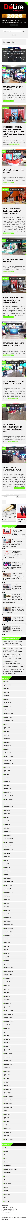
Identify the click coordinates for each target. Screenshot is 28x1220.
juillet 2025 (7, 728)
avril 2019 (7, 996)
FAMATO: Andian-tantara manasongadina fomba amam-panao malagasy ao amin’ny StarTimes (14, 577)
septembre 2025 (8, 721)
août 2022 (7, 853)
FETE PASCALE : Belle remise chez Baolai (13, 260)
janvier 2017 (7, 1093)
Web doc (6, 1201)
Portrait (6, 1190)
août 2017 (7, 1068)
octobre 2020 (8, 932)
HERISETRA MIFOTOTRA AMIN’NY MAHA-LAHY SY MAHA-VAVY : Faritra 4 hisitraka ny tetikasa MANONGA (14, 566)
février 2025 (7, 746)
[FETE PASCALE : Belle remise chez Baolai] (14, 246)
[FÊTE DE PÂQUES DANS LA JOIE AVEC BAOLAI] (14, 157)
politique (17, 21)
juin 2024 (6, 774)
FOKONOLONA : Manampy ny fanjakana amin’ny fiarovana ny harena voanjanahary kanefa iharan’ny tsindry (13, 664)
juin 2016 (6, 1118)
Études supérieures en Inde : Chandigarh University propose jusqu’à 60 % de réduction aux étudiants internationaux (14, 543)
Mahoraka (7, 1180)
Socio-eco (11, 22)
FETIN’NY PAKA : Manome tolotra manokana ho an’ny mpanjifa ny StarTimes (12, 211)
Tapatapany (5, 22)
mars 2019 (7, 1000)
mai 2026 (6, 692)
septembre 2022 (8, 849)
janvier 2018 (7, 1050)
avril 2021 (7, 910)
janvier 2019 (7, 1007)
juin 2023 (6, 817)
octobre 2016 (8, 1103)
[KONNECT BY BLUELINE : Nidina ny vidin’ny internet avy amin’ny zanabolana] (14, 284)
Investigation (18, 22)
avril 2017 (7, 1082)
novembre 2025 (8, 713)
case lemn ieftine (6, 1212)
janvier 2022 (7, 878)
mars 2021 (7, 914)
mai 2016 (6, 1121)
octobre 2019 (8, 975)
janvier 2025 (7, 749)
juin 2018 (6, 1032)
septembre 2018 (8, 1021)
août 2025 (7, 724)
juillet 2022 (7, 857)
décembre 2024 (8, 753)
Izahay (24, 22)
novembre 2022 (8, 842)
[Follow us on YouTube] (15, 25)
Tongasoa (4, 21)
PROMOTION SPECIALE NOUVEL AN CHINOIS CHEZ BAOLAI (13, 344)
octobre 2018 (8, 1017)
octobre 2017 (8, 1060)
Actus (9, 21)
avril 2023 (7, 824)
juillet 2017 (7, 1071)
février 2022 (7, 874)
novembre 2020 (8, 928)
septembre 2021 (8, 892)
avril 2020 (7, 953)
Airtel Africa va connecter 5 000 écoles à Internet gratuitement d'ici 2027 (12, 587)
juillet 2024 (7, 771)
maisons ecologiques (7, 1211)
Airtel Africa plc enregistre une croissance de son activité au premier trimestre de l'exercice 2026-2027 (12, 554)
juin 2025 (6, 731)
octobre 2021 (8, 889)
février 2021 (7, 917)
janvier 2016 (7, 1136)
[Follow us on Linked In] (17, 25)
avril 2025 (7, 738)
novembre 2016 (8, 1100)
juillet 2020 (7, 942)
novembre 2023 (8, 799)
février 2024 (7, 789)
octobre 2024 (8, 760)
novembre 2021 (8, 885)
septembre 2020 (8, 935)
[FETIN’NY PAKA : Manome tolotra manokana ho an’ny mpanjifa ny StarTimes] (14, 195)
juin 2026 (6, 688)
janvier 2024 (7, 792)
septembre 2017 (8, 1064)
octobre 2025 (8, 717)
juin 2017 (6, 1075)
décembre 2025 (8, 710)
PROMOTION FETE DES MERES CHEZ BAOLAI (13, 88)
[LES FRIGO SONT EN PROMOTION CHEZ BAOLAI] (14, 454)
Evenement (7, 1162)
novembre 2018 (8, 1014)
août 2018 (7, 1025)
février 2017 (7, 1089)
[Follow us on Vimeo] (11, 25)
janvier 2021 (7, 921)
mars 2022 (7, 871)
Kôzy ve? (6, 1176)
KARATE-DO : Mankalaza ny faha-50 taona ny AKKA (12, 672)
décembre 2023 (8, 796)
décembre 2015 (8, 1139)
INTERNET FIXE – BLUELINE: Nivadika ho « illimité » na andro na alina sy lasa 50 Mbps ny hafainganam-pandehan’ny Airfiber (14, 132)
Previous (23, 48)
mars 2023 (7, 828)
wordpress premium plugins (9, 1209)
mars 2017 (7, 1085)
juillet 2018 (7, 1028)
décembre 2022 (8, 839)
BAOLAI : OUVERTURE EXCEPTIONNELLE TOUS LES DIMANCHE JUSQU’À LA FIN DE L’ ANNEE (13, 428)
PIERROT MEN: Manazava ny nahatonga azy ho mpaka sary (12, 629)
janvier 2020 (7, 964)
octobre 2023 (8, 803)
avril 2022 (7, 867)
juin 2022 (6, 860)
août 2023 (7, 810)
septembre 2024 (8, 763)
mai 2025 (6, 735)
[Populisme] (9, 510)
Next (25, 48)
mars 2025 (7, 742)
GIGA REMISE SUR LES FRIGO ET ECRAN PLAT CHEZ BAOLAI (13, 382)
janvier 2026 (7, 706)
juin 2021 (6, 903)
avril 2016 (7, 1125)
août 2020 (7, 939)
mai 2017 (6, 1078)
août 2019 (7, 982)
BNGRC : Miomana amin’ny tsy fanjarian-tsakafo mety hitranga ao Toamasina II (13, 610)
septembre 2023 (8, 806)
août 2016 (7, 1111)
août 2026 (7, 681)
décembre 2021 (8, 882)
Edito (12, 21)
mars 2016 (7, 1128)
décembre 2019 (8, 967)
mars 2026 (7, 699)
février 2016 (7, 1132)
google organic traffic (7, 1207)
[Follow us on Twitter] (13, 25)
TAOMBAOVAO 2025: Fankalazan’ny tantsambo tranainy (12, 644)
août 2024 (7, 767)
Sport (5, 1198)
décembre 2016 (8, 1096)
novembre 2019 (8, 971)
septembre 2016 (8, 1107)
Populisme (5, 520)
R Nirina (18, 68)
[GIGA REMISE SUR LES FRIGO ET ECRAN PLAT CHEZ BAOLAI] (14, 368)
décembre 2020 (8, 924)
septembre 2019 (8, 978)
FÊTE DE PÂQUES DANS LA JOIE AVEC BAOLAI (13, 171)
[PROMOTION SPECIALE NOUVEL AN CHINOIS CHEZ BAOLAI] (14, 330)
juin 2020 (6, 946)
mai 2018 (6, 1035)
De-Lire (6, 1151)
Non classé (7, 1183)
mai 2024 (6, 778)
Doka (11, 50)
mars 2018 (7, 1043)
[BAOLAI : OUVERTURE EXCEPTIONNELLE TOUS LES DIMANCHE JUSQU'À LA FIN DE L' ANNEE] (14, 411)
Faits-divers (7, 1165)
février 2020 (7, 960)
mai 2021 (6, 907)
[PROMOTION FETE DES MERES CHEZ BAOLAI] (14, 74)
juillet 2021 (7, 899)
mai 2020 (6, 950)
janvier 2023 (7, 835)
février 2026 (7, 703)
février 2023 (7, 831)
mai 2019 (6, 992)
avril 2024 (7, 781)
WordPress (5, 1219)
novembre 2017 (8, 1057)
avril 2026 (7, 696)
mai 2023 (6, 821)
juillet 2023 (7, 814)
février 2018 (7, 1046)
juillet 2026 (7, 685)
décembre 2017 (8, 1053)
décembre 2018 (8, 1010)
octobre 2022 (8, 846)
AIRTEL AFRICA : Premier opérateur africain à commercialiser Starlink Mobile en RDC (14, 532)
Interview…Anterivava (10, 1169)
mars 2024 (7, 785)
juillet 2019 (7, 985)
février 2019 (7, 1003)
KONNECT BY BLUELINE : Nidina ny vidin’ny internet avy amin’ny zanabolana (13, 300)
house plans (5, 1206)
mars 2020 (7, 957)
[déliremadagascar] (14, 7)
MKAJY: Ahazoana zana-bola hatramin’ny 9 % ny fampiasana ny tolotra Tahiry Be (13, 619)
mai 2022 (6, 864)
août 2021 (7, 896)
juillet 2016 (7, 1114)
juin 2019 (6, 989)
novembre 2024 (8, 756)
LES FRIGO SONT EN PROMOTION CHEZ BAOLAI (12, 468)
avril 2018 (7, 1039)
